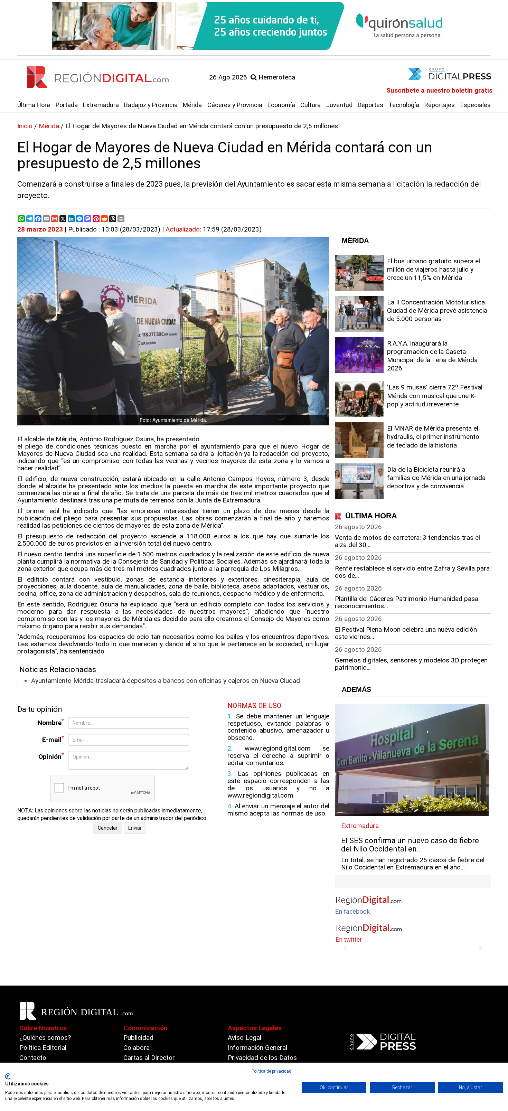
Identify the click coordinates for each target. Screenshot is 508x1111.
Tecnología (403, 105)
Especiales (475, 105)
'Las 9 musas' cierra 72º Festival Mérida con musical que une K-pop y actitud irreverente (434, 395)
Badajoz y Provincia (151, 105)
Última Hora (33, 105)
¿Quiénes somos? (45, 1038)
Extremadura (101, 105)
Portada (67, 105)
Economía (281, 105)
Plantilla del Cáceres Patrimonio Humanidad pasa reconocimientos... (406, 602)
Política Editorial (42, 1048)
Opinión (51, 756)
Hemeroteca (276, 77)
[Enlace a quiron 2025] (254, 26)
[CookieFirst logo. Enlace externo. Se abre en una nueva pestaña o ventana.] (7, 1076)
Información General (257, 1048)
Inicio (24, 126)
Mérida (192, 105)
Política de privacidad (271, 1071)
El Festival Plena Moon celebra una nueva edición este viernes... (406, 633)
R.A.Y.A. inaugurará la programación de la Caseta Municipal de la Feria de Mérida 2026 (432, 356)
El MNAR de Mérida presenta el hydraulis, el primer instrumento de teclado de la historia (433, 436)
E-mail (53, 739)
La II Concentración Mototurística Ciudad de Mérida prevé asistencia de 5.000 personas (437, 310)
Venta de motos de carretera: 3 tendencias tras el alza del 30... (407, 541)
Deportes (370, 105)
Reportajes (439, 105)
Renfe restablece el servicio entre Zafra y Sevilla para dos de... (412, 572)
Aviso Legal (244, 1038)
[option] (254, 26)
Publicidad (138, 1038)
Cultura (310, 105)
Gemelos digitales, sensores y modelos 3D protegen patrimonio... (411, 663)
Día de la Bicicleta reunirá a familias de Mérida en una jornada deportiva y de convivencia (436, 477)
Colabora (136, 1048)
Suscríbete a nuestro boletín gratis (439, 90)
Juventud (339, 105)
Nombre (51, 722)
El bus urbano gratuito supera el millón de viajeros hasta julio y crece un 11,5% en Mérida (433, 269)
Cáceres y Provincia (234, 105)
